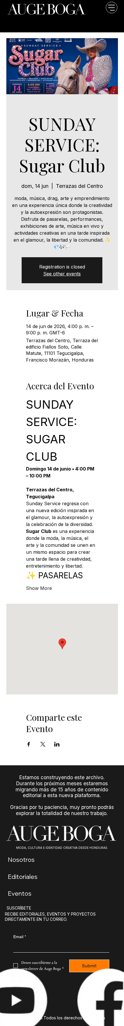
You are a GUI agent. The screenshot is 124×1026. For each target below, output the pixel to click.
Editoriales (22, 876)
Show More (39, 588)
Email (19, 936)
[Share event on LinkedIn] (57, 744)
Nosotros (21, 859)
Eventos (19, 893)
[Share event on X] (43, 744)
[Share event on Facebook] (28, 744)
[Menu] (105, 16)
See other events (62, 274)
